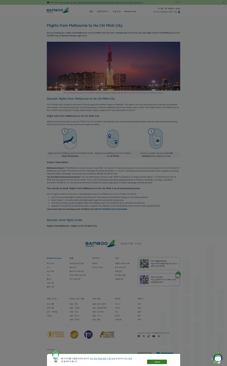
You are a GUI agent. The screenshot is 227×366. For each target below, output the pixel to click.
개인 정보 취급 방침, (98, 358)
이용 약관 (111, 358)
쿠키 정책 (128, 358)
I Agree (157, 362)
